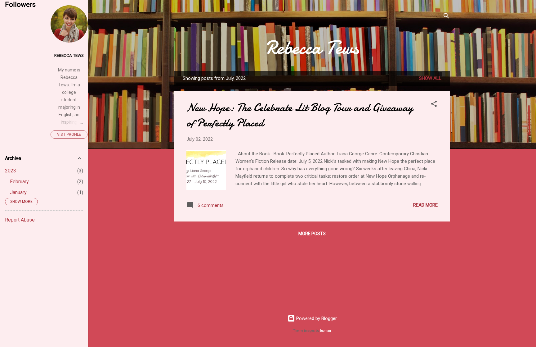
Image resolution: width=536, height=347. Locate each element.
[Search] (446, 16)
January (18, 192)
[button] (434, 105)
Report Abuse (20, 220)
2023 (10, 171)
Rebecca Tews (312, 47)
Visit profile (69, 134)
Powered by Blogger (316, 318)
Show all (430, 78)
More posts (312, 233)
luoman (325, 331)
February (19, 182)
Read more (425, 205)
